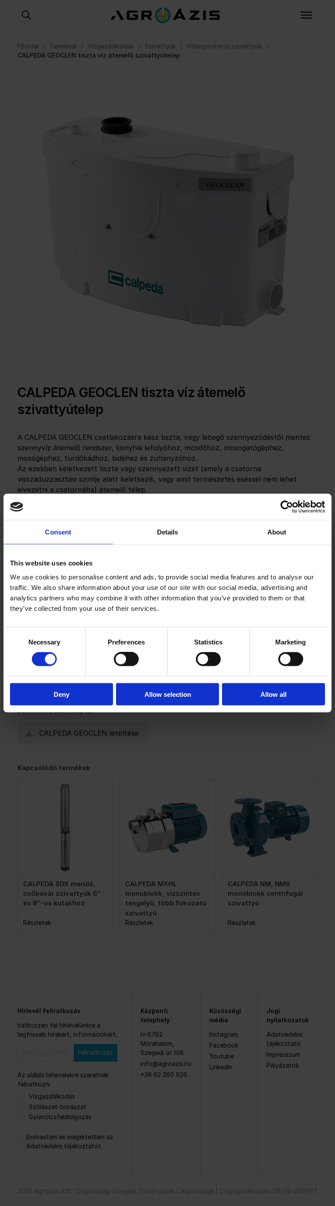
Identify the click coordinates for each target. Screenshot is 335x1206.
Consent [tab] (58, 532)
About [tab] (277, 532)
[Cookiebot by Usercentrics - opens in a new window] (287, 507)
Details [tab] (167, 532)
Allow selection (167, 694)
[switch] (126, 659)
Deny (61, 694)
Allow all (273, 694)
